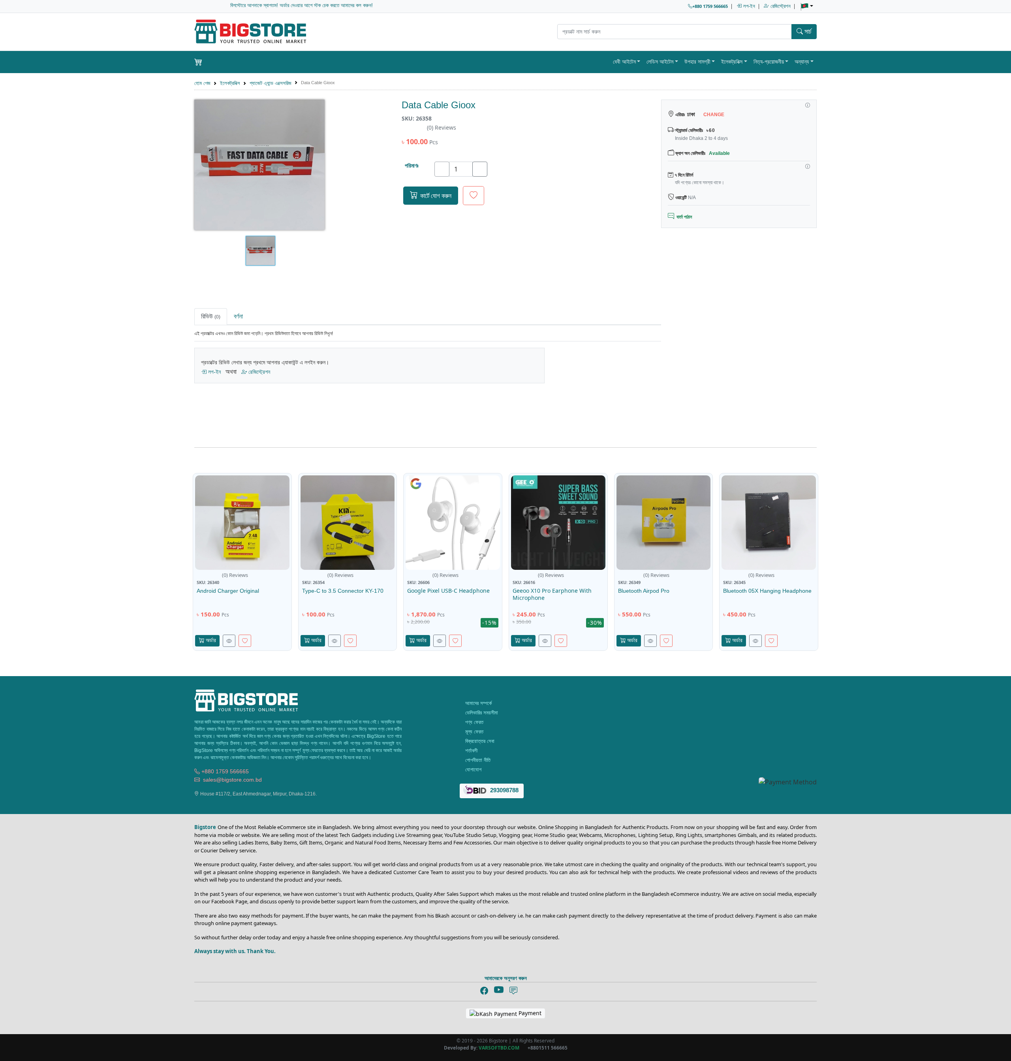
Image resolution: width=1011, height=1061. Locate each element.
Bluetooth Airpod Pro (643, 591)
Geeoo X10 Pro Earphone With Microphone (552, 594)
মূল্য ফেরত (473, 732)
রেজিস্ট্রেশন (780, 6)
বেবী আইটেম (624, 61)
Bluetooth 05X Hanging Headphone (767, 591)
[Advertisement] (739, 363)
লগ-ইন (748, 6)
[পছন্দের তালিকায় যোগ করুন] (473, 195)
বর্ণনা (238, 316)
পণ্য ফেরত (473, 722)
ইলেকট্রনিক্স (731, 61)
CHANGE (713, 114)
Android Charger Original (228, 591)
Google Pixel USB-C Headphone (448, 590)
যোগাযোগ (472, 770)
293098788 (503, 790)
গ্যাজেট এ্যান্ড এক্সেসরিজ (270, 83)
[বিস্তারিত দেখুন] (229, 641)
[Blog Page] (513, 990)
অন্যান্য (802, 61)
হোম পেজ (202, 83)
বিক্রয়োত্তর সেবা (479, 741)
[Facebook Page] (484, 990)
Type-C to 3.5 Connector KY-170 (342, 591)
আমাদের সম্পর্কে (478, 703)
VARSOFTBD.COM (499, 1047)
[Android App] (527, 990)
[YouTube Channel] (499, 990)
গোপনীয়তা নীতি (477, 760)
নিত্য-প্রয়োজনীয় (769, 61)
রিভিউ (210, 316)
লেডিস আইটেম (659, 61)
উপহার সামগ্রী (697, 61)
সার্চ (807, 31)
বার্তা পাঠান (683, 217)
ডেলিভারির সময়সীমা (481, 713)
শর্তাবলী (470, 751)
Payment (529, 1013)
